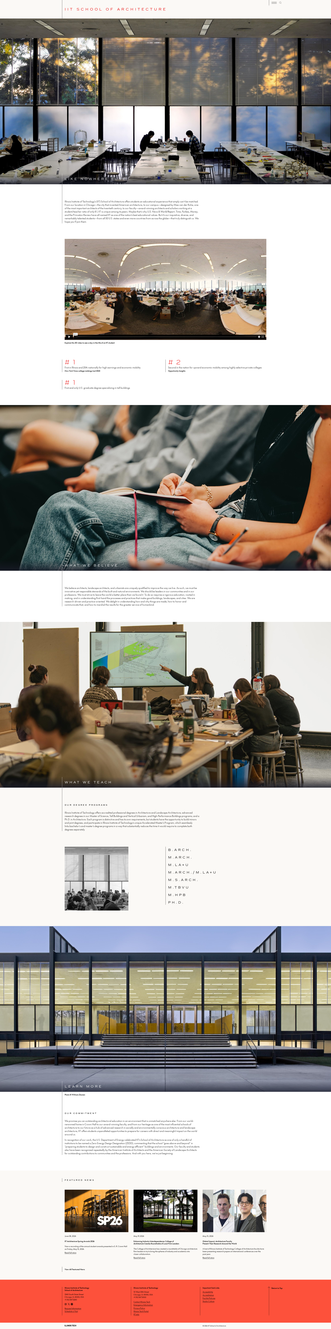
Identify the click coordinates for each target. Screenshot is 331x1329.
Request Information (73, 1308)
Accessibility (208, 1292)
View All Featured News (75, 1269)
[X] (69, 1304)
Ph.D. (176, 902)
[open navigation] (274, 3)
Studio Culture (208, 1301)
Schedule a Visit (71, 1311)
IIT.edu (136, 1314)
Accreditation (208, 1295)
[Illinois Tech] (70, 1325)
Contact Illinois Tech (142, 1302)
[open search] (280, 3)
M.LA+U (179, 865)
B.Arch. (180, 850)
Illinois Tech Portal (141, 1311)
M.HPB (177, 895)
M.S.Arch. (183, 880)
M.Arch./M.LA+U (192, 872)
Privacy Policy (139, 1308)
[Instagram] (66, 1304)
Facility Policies (209, 1298)
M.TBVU (179, 887)
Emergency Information (143, 1305)
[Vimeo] (72, 1304)
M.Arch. (180, 857)
